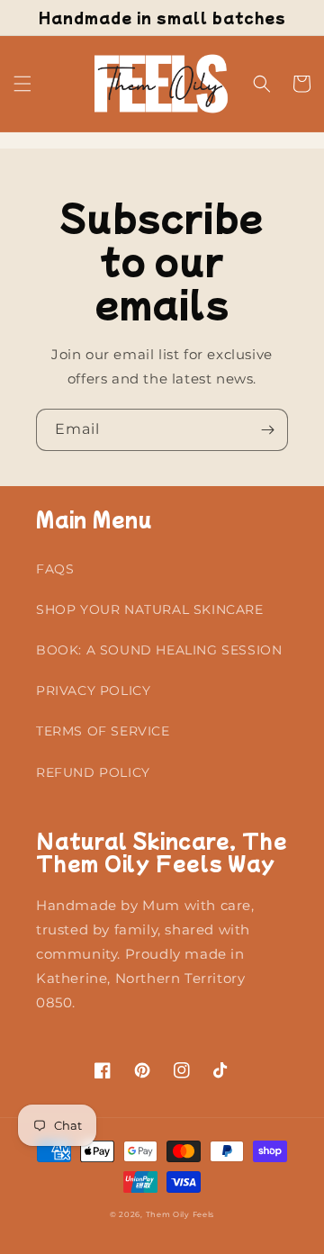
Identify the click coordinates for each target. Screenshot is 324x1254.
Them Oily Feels (180, 1214)
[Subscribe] (267, 430)
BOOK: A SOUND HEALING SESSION (159, 650)
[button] (22, 84)
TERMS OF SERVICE (103, 731)
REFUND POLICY (93, 772)
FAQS (55, 569)
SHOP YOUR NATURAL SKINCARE (150, 609)
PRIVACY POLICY (93, 690)
